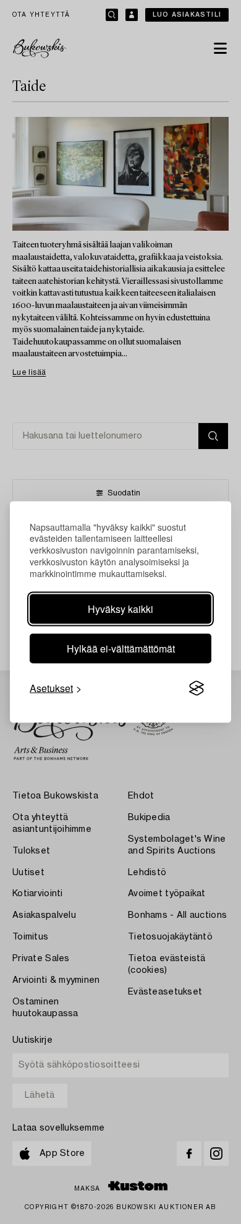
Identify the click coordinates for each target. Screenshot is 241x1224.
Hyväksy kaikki (120, 609)
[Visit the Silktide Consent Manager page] (196, 688)
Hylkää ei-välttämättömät (121, 648)
